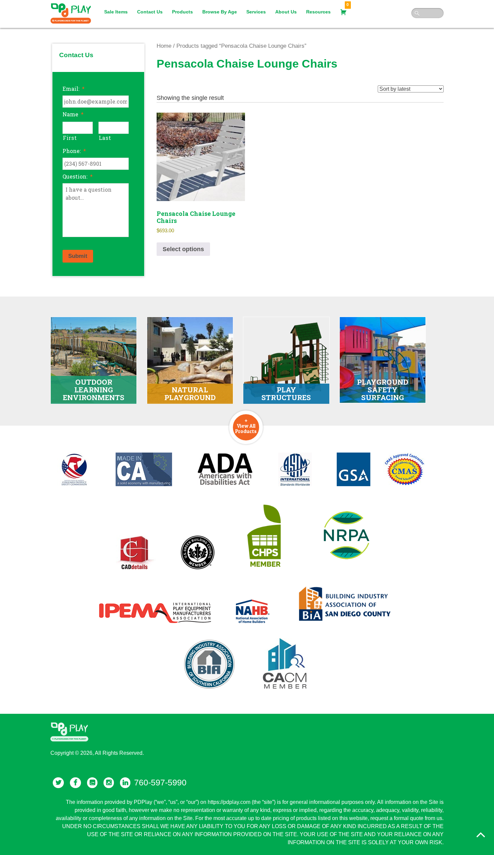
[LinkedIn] (125, 782)
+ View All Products (246, 425)
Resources (318, 11)
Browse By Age (219, 11)
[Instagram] (109, 782)
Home (164, 46)
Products (182, 11)
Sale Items (116, 11)
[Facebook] (75, 782)
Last (105, 137)
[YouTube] (92, 782)
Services (256, 11)
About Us (286, 11)
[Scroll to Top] (480, 834)
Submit (77, 256)
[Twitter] (58, 782)
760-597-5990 (160, 782)
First (70, 137)
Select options (183, 249)
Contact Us (150, 11)
